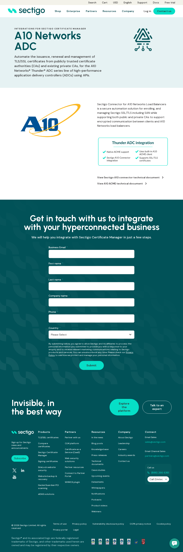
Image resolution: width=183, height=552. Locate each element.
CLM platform (72, 443)
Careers (122, 449)
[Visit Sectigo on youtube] (14, 477)
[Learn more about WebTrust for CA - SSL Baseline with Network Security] (121, 541)
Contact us (124, 461)
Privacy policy (79, 523)
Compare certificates (44, 445)
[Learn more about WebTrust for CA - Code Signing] (128, 541)
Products (44, 432)
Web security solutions (72, 460)
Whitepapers (98, 487)
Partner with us (72, 437)
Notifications (98, 493)
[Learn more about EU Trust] (136, 541)
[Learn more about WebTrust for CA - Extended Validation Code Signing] (114, 541)
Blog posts (97, 443)
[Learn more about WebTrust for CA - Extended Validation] (107, 541)
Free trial (170, 2)
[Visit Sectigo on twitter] (14, 470)
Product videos (99, 505)
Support (142, 2)
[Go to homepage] (26, 11)
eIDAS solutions (46, 494)
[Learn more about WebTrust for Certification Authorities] (100, 541)
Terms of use (59, 523)
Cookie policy (164, 523)
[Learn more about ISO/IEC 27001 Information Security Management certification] (143, 541)
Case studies (98, 470)
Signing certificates (48, 461)
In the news (97, 437)
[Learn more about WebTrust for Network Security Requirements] (93, 541)
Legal (76, 529)
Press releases (99, 455)
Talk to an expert (157, 407)
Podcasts (97, 499)
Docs (156, 2)
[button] (174, 543)
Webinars (96, 511)
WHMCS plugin (72, 482)
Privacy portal (60, 529)
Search (92, 2)
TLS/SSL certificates (48, 437)
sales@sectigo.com (155, 442)
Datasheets (98, 481)
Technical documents (97, 463)
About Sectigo (125, 437)
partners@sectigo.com (157, 456)
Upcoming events (101, 476)
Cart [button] (104, 2)
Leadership (124, 443)
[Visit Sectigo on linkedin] (23, 470)
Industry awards (126, 455)
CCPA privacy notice (140, 523)
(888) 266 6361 (160, 472)
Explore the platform (124, 407)
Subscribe (20, 458)
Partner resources (74, 467)
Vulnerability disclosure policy (108, 523)
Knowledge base (100, 449)
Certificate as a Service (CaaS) (73, 451)
